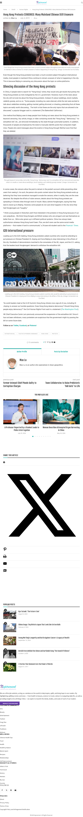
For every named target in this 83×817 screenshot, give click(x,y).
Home (5, 9)
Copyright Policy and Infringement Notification (15, 809)
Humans (2, 776)
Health (2, 744)
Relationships (4, 758)
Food (1, 741)
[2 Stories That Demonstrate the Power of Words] (9, 667)
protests (55, 333)
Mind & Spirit (4, 751)
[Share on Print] (4, 557)
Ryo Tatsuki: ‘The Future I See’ (28, 611)
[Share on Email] (5, 565)
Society (2, 783)
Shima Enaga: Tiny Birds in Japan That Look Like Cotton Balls (39, 625)
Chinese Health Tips (6, 737)
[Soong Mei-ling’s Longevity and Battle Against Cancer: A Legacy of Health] (9, 641)
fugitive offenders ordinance (28, 333)
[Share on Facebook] (47, 342)
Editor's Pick (4, 766)
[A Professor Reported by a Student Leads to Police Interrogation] (21, 411)
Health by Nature (5, 747)
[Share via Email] (54, 342)
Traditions (3, 729)
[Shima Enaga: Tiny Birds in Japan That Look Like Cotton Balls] (9, 627)
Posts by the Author (61, 352)
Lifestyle (3, 725)
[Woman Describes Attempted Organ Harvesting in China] (61, 411)
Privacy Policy (4, 802)
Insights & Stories (8, 763)
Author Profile (22, 352)
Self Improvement (6, 761)
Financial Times (72, 225)
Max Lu (14, 18)
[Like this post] (45, 342)
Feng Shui (3, 722)
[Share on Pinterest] (5, 550)
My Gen (2, 780)
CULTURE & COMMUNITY (9, 705)
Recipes (2, 754)
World (13, 9)
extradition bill (10, 333)
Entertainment (4, 715)
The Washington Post (69, 309)
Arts (1, 708)
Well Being (4, 734)
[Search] (82, 3)
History (2, 773)
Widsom (2, 732)
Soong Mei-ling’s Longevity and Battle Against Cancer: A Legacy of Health (43, 638)
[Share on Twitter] (50, 342)
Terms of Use (4, 806)
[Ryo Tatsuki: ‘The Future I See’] (9, 614)
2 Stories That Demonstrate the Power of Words (35, 664)
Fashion (2, 719)
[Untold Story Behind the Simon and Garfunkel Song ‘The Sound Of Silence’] (9, 654)
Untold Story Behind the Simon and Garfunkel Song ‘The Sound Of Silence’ (44, 651)
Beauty (2, 712)
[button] (6, 418)
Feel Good (3, 769)
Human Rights (23, 9)
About (2, 799)
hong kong (44, 333)
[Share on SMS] (5, 572)
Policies (3, 796)
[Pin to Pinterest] (52, 342)
